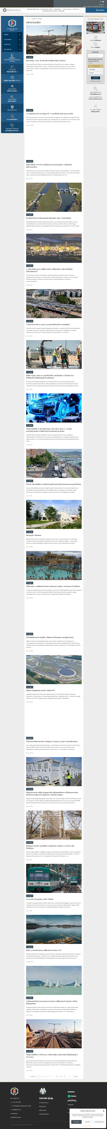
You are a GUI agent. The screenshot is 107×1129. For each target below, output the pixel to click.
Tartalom (91, 73)
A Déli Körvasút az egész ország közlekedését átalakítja (48, 324)
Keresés (96, 78)
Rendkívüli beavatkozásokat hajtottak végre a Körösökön (48, 218)
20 (60, 1076)
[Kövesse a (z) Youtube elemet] (103, 1)
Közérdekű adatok (16, 1117)
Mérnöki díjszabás (33, 9)
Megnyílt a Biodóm (33, 535)
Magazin (75, 9)
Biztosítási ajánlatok (50, 11)
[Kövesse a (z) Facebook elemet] (100, 1)
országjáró (29, 57)
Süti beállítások (99, 1122)
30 (64, 1076)
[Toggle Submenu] (19, 34)
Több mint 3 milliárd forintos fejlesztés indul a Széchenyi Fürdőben (53, 586)
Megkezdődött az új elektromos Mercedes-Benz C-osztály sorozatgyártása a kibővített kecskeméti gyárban (49, 430)
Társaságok (92, 69)
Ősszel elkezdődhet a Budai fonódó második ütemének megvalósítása (53, 484)
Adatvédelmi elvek (44, 1114)
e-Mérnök (101, 10)
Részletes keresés (96, 81)
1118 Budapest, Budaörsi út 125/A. (21, 1106)
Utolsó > (76, 1076)
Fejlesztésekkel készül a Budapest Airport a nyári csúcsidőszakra (51, 741)
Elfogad (76, 1122)
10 (57, 1076)
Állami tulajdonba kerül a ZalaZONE (40, 690)
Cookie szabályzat (87, 1125)
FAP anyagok (67, 9)
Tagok (90, 66)
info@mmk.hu (15, 1098)
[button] (103, 1111)
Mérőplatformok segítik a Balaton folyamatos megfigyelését (50, 637)
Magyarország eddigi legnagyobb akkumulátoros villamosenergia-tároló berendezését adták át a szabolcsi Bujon (52, 793)
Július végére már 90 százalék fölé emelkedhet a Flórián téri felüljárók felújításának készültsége (50, 376)
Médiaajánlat (42, 1110)
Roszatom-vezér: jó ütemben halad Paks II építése (46, 60)
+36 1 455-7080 (16, 1102)
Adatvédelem (14, 1113)
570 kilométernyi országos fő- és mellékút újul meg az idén (49, 113)
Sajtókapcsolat (43, 1102)
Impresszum (42, 1106)
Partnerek (70, 1104)
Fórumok (61, 11)
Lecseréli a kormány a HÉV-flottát (39, 899)
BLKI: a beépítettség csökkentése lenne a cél (43, 950)
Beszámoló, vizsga (47, 9)
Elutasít (87, 1122)
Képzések (57, 9)
